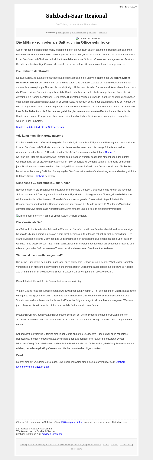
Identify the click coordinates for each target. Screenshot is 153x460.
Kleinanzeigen (79, 444)
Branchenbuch (79, 32)
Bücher (92, 32)
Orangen (109, 152)
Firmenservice (94, 444)
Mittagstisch (63, 32)
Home (23, 444)
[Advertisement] (76, 395)
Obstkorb (39, 176)
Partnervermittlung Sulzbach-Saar (43, 444)
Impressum (76, 449)
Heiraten (103, 32)
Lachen (114, 444)
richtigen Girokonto (52, 434)
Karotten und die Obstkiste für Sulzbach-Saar (40, 127)
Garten (106, 444)
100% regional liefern (72, 422)
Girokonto (66, 444)
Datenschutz (126, 444)
